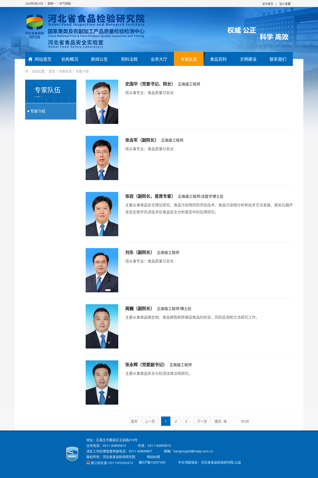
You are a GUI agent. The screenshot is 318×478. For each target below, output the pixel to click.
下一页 (202, 421)
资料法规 (129, 59)
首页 (52, 71)
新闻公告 (99, 59)
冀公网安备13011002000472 (112, 462)
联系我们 (278, 59)
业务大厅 (159, 59)
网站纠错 (153, 456)
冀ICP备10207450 (152, 462)
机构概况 (69, 59)
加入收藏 (285, 4)
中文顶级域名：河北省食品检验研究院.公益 (209, 462)
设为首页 (267, 4)
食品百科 (218, 59)
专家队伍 (188, 59)
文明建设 (248, 59)
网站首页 (43, 59)
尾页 (218, 421)
